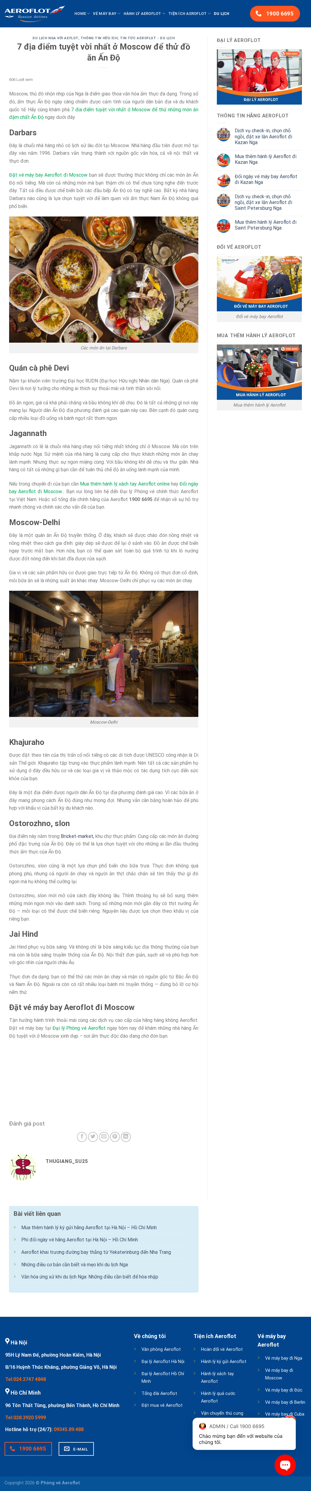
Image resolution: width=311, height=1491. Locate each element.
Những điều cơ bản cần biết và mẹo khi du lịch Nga (74, 1265)
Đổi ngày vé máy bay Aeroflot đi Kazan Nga (266, 179)
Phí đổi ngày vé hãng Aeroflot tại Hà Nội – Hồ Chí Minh (79, 1240)
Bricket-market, (77, 836)
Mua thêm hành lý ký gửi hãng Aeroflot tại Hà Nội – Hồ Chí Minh (89, 1227)
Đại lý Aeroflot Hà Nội (163, 1361)
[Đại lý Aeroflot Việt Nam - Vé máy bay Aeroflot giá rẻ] (35, 13)
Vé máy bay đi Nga (283, 1358)
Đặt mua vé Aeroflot (162, 1405)
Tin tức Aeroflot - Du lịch (147, 38)
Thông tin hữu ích (99, 38)
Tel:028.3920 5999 (25, 1417)
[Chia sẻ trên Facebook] (82, 1137)
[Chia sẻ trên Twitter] (93, 1137)
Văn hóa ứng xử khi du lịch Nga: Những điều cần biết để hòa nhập (89, 1277)
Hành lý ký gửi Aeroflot (223, 1361)
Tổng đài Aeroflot (159, 1393)
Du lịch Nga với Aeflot (55, 38)
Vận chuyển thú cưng (222, 1413)
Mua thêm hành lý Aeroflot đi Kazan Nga (265, 159)
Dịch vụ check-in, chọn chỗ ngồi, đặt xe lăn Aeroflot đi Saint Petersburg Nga (263, 202)
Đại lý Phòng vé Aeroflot (79, 1028)
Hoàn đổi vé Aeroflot (222, 1349)
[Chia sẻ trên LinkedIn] (126, 1137)
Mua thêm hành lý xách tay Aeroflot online (125, 484)
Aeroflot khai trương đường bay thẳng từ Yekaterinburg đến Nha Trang (96, 1252)
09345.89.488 (69, 1429)
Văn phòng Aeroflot (161, 1349)
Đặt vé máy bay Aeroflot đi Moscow (48, 175)
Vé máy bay (104, 13)
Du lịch (222, 13)
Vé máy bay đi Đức (283, 1390)
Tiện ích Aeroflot (187, 13)
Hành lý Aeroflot (142, 13)
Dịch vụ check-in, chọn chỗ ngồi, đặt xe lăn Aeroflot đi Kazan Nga (263, 136)
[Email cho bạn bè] (104, 1137)
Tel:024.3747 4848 (25, 1379)
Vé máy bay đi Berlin (285, 1402)
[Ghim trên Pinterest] (115, 1137)
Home (80, 13)
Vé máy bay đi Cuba (284, 1414)
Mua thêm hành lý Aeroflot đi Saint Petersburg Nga (265, 225)
